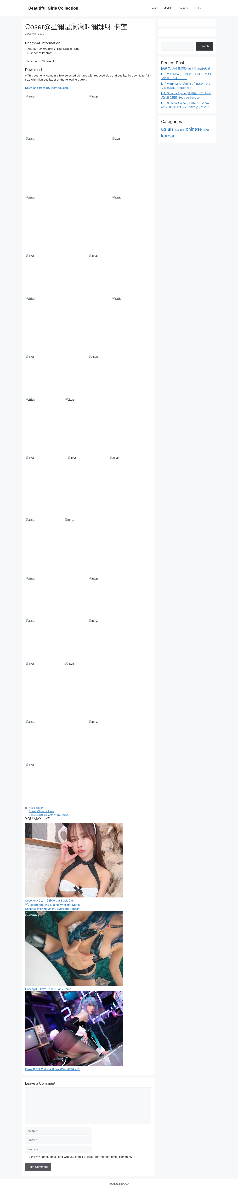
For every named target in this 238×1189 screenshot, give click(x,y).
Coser (39, 807)
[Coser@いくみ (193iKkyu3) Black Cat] (74, 896)
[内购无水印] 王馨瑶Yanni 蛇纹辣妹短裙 (185, 68)
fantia (207, 129)
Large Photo (34, 135)
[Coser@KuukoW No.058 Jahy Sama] (74, 985)
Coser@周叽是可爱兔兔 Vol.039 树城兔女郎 (52, 1069)
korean (168, 136)
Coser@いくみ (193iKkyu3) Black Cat (49, 900)
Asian (32, 807)
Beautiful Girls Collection (53, 8)
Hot (200, 8)
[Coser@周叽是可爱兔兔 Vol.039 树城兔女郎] (74, 1065)
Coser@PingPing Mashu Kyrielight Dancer (52, 908)
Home (153, 8)
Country (183, 8)
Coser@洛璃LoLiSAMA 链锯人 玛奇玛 (48, 815)
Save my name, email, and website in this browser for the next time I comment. (80, 1156)
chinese (194, 129)
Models (168, 8)
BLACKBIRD (179, 130)
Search (204, 46)
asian (167, 129)
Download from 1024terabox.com (47, 87)
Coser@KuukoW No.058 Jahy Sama (48, 989)
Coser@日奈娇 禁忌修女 (41, 811)
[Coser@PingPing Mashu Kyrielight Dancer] (53, 904)
